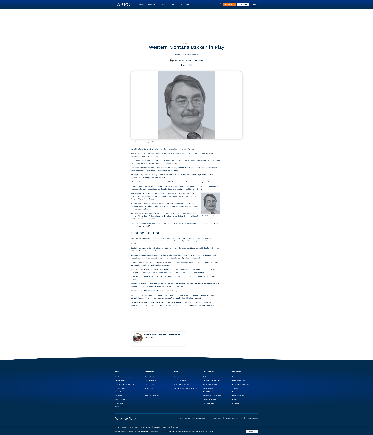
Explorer (205, 377)
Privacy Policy (205, 431)
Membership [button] (152, 4)
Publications (118, 396)
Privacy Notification (121, 427)
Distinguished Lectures (239, 381)
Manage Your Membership (152, 396)
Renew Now (229, 4)
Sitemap (175, 427)
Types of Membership (151, 381)
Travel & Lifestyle (208, 392)
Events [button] (164, 4)
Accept (252, 431)
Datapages (235, 392)
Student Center (149, 388)
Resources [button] (190, 4)
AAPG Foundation (120, 407)
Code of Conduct (146, 427)
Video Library (236, 388)
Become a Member (150, 392)
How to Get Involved (151, 384)
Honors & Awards (120, 392)
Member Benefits (150, 377)
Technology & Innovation (210, 384)
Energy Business (208, 388)
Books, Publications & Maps (240, 384)
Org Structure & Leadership (123, 377)
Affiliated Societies (120, 388)
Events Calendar (179, 377)
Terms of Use (134, 427)
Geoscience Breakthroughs (211, 381)
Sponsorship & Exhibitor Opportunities (185, 388)
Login (254, 4)
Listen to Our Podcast (209, 399)
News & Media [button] (176, 4)
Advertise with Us (208, 403)
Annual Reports (120, 403)
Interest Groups (120, 381)
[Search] (220, 5)
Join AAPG (243, 4)
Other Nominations (121, 399)
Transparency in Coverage (162, 427)
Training (234, 377)
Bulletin (234, 399)
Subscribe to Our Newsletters (212, 396)
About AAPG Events (180, 381)
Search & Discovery (238, 396)
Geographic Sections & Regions (124, 384)
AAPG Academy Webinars (181, 384)
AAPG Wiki (235, 403)
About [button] (141, 4)
